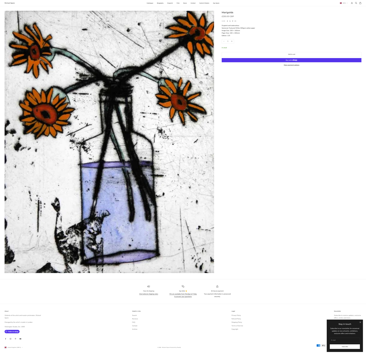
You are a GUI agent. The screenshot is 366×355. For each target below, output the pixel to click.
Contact (193, 3)
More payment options (291, 65)
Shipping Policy (237, 322)
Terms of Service (237, 326)
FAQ (178, 3)
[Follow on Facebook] (5, 339)
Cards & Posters (204, 3)
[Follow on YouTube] (20, 339)
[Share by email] (235, 21)
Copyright (235, 329)
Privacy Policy (236, 315)
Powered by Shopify (175, 347)
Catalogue (150, 3)
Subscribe (345, 347)
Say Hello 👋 (183, 291)
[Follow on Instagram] (10, 339)
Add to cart (291, 54)
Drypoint (170, 3)
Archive (134, 329)
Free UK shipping (148, 291)
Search (134, 315)
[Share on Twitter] (230, 21)
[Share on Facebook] (227, 21)
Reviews (135, 319)
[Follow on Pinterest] (15, 339)
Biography (160, 3)
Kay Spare (216, 3)
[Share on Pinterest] (232, 21)
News (185, 3)
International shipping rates (148, 294)
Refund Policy (236, 319)
